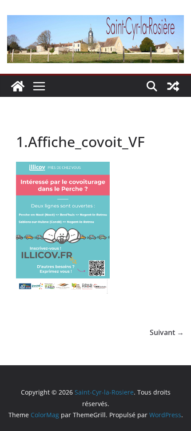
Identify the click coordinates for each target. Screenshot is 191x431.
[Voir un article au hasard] (173, 86)
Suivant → (167, 332)
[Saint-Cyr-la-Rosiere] (17, 86)
